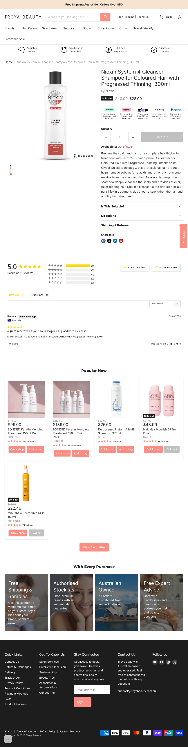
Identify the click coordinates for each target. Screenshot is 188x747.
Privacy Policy (14, 683)
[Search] (105, 17)
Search (8, 731)
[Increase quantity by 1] (133, 137)
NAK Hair (148, 437)
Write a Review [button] (168, 267)
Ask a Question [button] (136, 267)
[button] (172, 343)
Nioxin (110, 91)
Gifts (122, 28)
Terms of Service (26, 731)
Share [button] (15, 343)
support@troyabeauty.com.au (137, 691)
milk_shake (14, 520)
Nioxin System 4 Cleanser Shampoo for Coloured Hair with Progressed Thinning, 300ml (55, 336)
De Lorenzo (104, 437)
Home (9, 62)
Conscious (104, 28)
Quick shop (17, 449)
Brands (10, 28)
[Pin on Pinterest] (121, 241)
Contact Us (12, 661)
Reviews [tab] (14, 295)
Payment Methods (16, 693)
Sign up (82, 702)
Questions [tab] (37, 295)
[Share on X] (109, 241)
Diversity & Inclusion (52, 667)
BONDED (13, 437)
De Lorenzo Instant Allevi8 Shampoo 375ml (116, 431)
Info (112, 118)
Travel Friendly (143, 28)
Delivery (10, 672)
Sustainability (48, 672)
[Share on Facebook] (103, 241)
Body (87, 28)
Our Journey (47, 692)
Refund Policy (47, 731)
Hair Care (28, 28)
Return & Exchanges (18, 667)
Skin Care (48, 28)
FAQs (8, 699)
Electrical (69, 28)
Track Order (12, 677)
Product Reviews (16, 704)
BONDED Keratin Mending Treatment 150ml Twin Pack (71, 433)
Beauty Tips (47, 677)
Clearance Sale (15, 39)
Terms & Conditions (17, 688)
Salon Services (49, 661)
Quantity (106, 128)
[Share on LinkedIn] (115, 241)
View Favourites (94, 547)
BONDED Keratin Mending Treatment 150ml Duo (26, 431)
